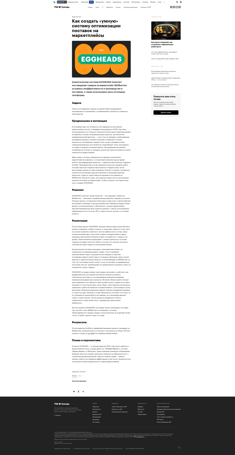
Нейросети (109, 7)
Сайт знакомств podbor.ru (165, 416)
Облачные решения (163, 406)
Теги (79, 376)
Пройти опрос (166, 112)
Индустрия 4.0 (76, 17)
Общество (95, 406)
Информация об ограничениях (62, 448)
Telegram (140, 406)
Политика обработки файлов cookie (134, 448)
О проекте (57, 415)
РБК (56, 7)
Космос (118, 7)
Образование (96, 416)
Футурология (96, 409)
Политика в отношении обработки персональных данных (107, 448)
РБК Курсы (160, 419)
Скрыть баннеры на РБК (119, 406)
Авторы (74, 376)
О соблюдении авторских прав (81, 448)
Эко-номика (96, 422)
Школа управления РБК (164, 422)
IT (102, 7)
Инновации (95, 419)
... (164, 2)
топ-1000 (91, 333)
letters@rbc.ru (140, 436)
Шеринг (94, 411)
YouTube (140, 411)
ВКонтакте (141, 409)
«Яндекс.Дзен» (142, 414)
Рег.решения (161, 414)
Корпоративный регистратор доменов (169, 409)
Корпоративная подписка (119, 411)
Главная (90, 7)
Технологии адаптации (130, 7)
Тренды (65, 7)
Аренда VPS (160, 411)
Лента (97, 7)
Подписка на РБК (117, 409)
